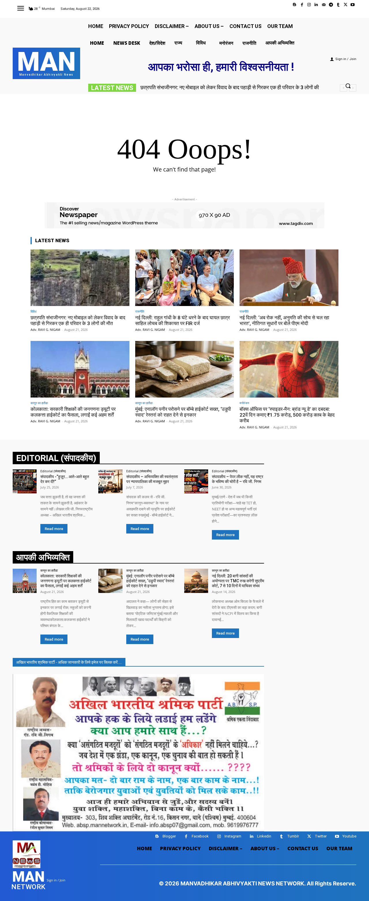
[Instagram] (309, 4)
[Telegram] (330, 4)
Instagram (233, 836)
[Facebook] (302, 4)
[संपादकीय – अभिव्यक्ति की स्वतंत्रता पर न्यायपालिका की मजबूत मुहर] (110, 481)
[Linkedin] (316, 4)
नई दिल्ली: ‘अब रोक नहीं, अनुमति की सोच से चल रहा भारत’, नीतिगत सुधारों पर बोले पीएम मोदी (284, 320)
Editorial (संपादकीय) (53, 471)
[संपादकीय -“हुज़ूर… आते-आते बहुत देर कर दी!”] (25, 481)
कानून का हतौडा (39, 402)
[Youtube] (352, 4)
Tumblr (293, 836)
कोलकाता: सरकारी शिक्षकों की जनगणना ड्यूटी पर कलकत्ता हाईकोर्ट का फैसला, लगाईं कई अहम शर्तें (73, 412)
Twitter (321, 836)
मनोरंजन (244, 402)
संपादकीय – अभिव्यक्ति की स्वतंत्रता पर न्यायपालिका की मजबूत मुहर (152, 479)
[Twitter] (345, 4)
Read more (54, 529)
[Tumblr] (338, 4)
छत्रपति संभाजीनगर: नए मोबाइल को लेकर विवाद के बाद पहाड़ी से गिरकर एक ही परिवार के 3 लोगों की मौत (78, 320)
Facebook (200, 836)
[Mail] (323, 4)
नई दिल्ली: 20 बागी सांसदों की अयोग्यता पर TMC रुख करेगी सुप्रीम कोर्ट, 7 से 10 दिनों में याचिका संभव (238, 581)
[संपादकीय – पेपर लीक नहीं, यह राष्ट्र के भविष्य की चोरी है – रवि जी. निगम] (196, 481)
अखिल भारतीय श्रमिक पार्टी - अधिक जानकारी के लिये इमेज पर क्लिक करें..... (69, 662)
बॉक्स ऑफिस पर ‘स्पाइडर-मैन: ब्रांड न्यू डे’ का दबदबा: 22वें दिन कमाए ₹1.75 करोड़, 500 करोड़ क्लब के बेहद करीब (287, 415)
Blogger (169, 836)
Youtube (349, 836)
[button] (348, 85)
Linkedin (264, 836)
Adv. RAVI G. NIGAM (45, 329)
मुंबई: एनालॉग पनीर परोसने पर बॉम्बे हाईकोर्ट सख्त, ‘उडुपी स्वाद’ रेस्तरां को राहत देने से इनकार (183, 412)
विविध (34, 311)
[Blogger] (294, 4)
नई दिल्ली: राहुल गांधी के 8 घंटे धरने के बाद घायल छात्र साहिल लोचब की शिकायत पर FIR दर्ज (228, 87)
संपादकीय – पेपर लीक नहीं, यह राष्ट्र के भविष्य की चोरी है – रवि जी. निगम (237, 479)
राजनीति (139, 311)
